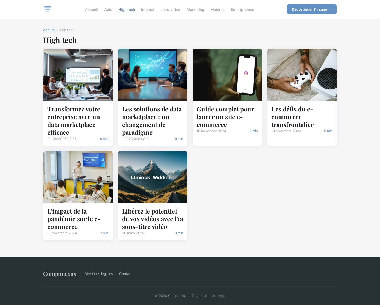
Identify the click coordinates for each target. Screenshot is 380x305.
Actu (108, 9)
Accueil (91, 9)
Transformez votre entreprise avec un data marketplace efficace (73, 120)
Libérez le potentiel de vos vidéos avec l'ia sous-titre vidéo (152, 219)
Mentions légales (99, 273)
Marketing (195, 9)
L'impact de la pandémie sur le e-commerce (74, 219)
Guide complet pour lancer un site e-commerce (225, 116)
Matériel (217, 9)
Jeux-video (170, 9)
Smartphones (242, 9)
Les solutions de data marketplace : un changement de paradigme (152, 120)
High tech (126, 9)
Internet (147, 9)
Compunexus (59, 273)
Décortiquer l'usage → (312, 9)
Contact (126, 273)
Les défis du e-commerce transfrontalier (292, 116)
